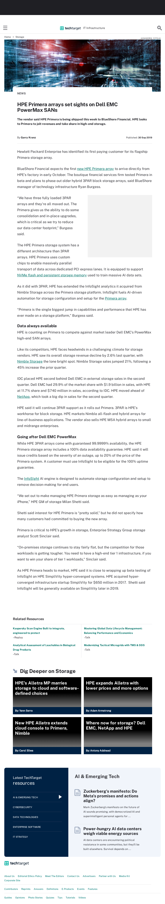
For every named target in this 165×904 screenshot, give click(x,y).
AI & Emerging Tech (25, 797)
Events (81, 889)
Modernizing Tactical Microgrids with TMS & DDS (114, 645)
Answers (38, 889)
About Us (9, 876)
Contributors (11, 889)
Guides (8, 897)
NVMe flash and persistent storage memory (52, 275)
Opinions (20, 897)
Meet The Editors (54, 876)
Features (93, 889)
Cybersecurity (22, 807)
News (21, 93)
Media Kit (124, 876)
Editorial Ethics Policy (30, 876)
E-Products (68, 889)
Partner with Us (107, 876)
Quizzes (50, 897)
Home (7, 37)
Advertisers (89, 876)
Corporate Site (12, 880)
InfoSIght (31, 479)
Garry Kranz (28, 137)
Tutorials (70, 897)
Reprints (26, 889)
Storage (19, 37)
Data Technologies (25, 817)
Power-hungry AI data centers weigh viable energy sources (112, 831)
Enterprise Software (27, 827)
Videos (82, 897)
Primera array (115, 298)
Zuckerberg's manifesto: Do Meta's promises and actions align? (110, 796)
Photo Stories (35, 897)
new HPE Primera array (95, 169)
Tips (60, 897)
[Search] (159, 28)
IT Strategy (20, 837)
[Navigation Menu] (5, 28)
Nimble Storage (30, 361)
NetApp (23, 397)
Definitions (52, 889)
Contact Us (73, 876)
